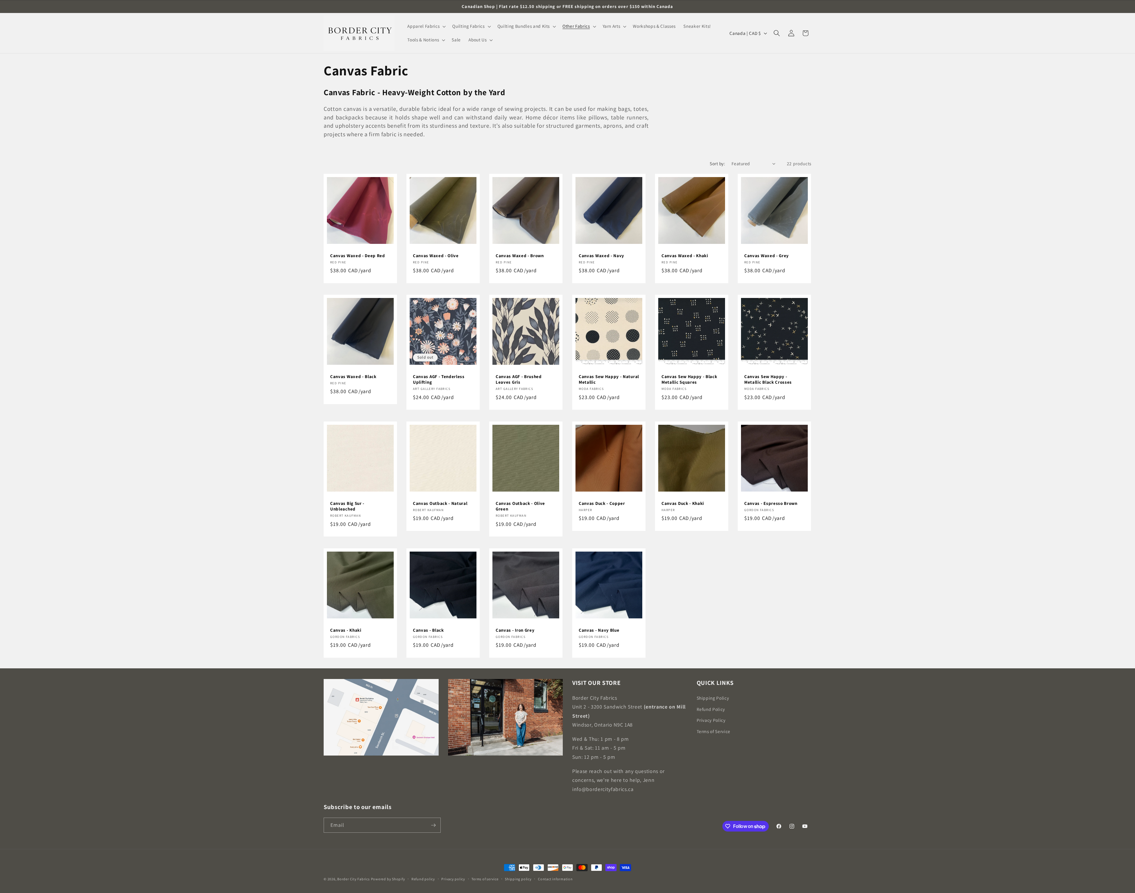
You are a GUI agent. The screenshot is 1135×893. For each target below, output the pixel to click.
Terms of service (484, 879)
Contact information (555, 879)
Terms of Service (714, 731)
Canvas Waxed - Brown (520, 255)
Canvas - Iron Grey (515, 630)
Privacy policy (453, 879)
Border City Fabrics (353, 879)
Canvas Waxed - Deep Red (357, 255)
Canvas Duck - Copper (602, 503)
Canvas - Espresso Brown (770, 503)
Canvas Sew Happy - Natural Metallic (609, 379)
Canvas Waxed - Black (353, 376)
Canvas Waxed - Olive (436, 255)
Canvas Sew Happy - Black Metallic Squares (689, 379)
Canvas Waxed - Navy (601, 255)
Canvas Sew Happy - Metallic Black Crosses (768, 379)
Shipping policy (518, 879)
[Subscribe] (433, 825)
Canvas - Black (428, 630)
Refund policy (423, 879)
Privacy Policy (711, 720)
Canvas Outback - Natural (440, 503)
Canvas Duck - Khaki (682, 503)
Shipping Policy (713, 698)
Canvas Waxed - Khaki (684, 255)
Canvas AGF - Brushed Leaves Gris (519, 379)
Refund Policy (711, 709)
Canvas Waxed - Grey (766, 255)
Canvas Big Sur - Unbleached (347, 506)
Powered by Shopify (388, 879)
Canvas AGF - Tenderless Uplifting (439, 379)
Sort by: (717, 163)
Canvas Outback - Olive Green (520, 506)
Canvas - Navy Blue (599, 630)
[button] (425, 26)
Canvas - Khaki (345, 630)
